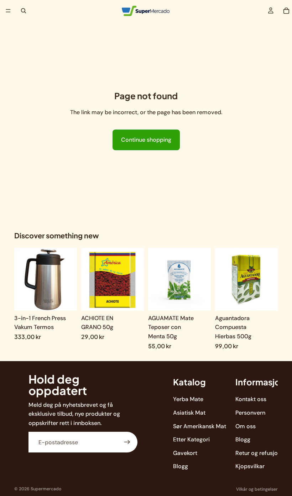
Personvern (250, 412)
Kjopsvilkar (250, 466)
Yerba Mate (188, 399)
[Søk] (23, 11)
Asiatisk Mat (189, 412)
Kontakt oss (250, 399)
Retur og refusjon (258, 453)
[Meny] (8, 10)
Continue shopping (146, 139)
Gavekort (185, 453)
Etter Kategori (191, 439)
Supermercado (46, 489)
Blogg (180, 466)
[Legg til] (65, 299)
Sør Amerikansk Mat (199, 426)
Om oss (245, 426)
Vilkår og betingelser (257, 489)
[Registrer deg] (127, 442)
